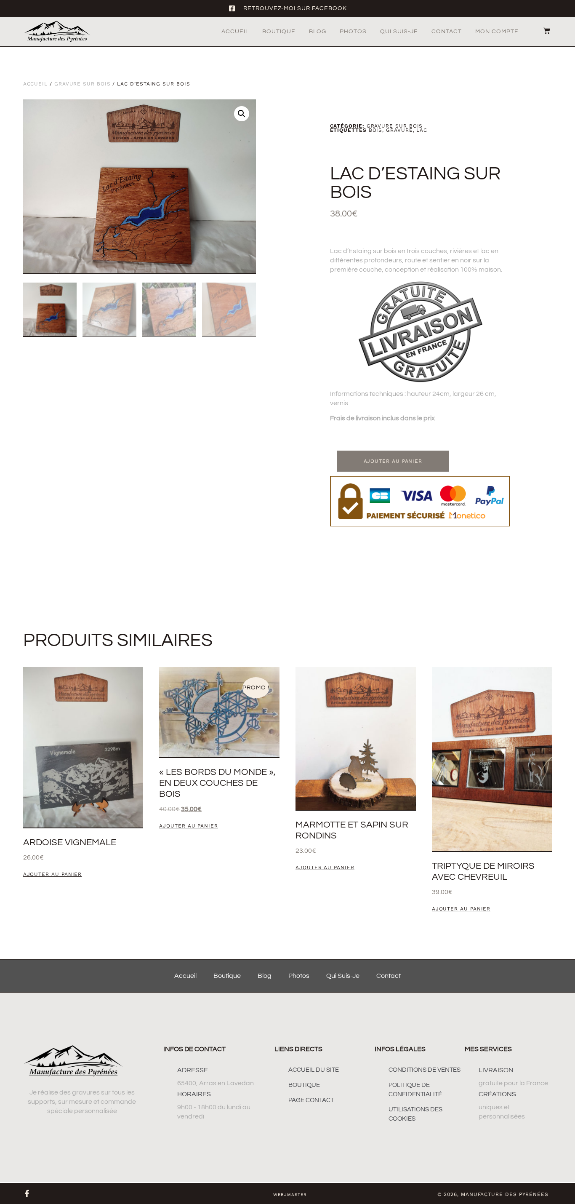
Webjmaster (289, 1194)
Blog (317, 32)
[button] (241, 113)
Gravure (399, 130)
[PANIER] (542, 30)
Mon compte (497, 32)
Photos (353, 32)
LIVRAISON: (497, 1070)
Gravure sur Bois (82, 84)
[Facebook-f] (27, 1193)
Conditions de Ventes (425, 1070)
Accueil (235, 32)
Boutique (278, 32)
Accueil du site (313, 1070)
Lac (421, 130)
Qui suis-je (399, 32)
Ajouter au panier (393, 461)
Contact (446, 32)
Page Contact (311, 1100)
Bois (376, 130)
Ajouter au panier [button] (52, 874)
